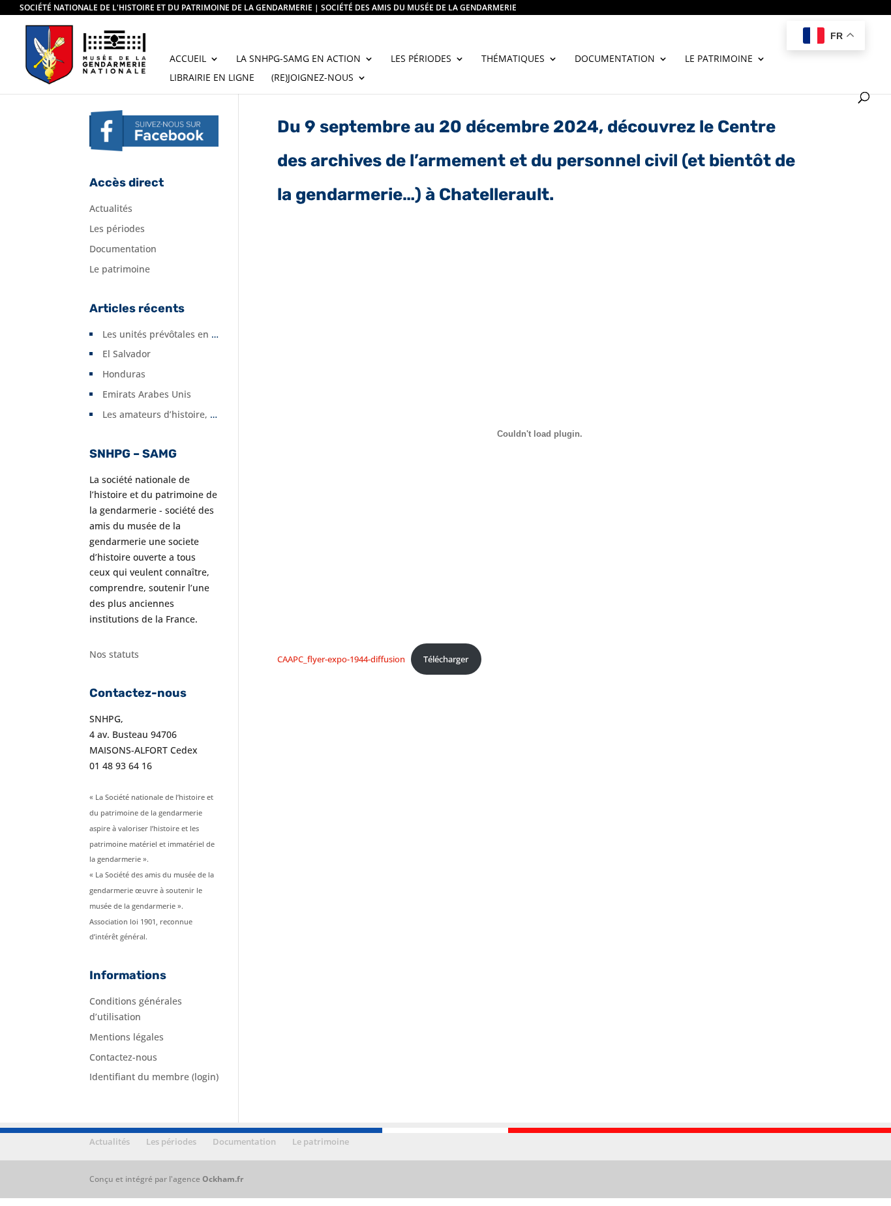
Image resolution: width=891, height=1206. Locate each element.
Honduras (123, 374)
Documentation (615, 59)
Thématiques (513, 59)
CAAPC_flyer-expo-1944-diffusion (341, 659)
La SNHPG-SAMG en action (298, 59)
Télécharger (445, 659)
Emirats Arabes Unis (146, 394)
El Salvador (126, 353)
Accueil (188, 59)
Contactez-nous (123, 1057)
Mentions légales (126, 1037)
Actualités (110, 208)
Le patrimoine (719, 59)
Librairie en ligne (212, 78)
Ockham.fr (222, 1178)
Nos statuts (114, 654)
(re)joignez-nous (312, 78)
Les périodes (421, 59)
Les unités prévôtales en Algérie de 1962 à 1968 (206, 334)
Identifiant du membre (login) (154, 1076)
